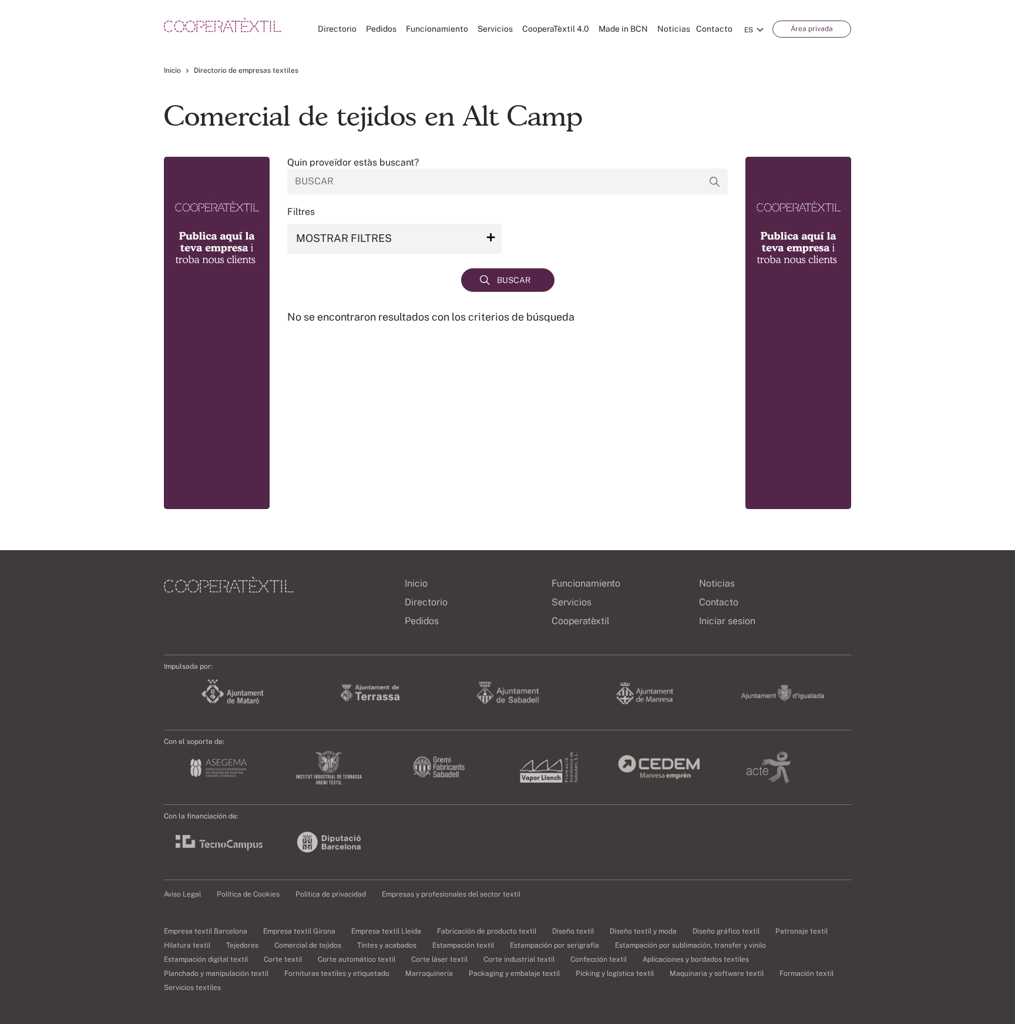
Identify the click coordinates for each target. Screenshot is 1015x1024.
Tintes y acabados (386, 945)
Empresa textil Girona (299, 931)
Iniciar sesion (727, 620)
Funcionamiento (437, 28)
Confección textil (598, 959)
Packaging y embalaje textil (514, 973)
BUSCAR (513, 280)
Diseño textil (573, 931)
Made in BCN (623, 28)
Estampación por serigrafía (554, 945)
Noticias (673, 28)
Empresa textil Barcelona (205, 931)
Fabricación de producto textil (486, 931)
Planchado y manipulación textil (216, 973)
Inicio (172, 70)
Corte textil (283, 959)
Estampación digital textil (206, 959)
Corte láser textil (439, 959)
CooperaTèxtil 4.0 (555, 28)
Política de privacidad (330, 894)
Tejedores (242, 945)
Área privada (812, 29)
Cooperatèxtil (581, 620)
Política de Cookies (248, 894)
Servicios (495, 28)
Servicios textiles (192, 987)
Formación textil (806, 973)
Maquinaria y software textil (717, 973)
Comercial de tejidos (307, 945)
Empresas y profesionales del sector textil (451, 894)
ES (748, 30)
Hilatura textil (187, 945)
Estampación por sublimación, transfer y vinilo (690, 945)
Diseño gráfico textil (726, 931)
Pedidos (381, 28)
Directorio (337, 28)
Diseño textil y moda (643, 931)
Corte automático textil (356, 959)
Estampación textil (463, 945)
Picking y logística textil (615, 973)
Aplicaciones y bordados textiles (696, 959)
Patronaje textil (801, 931)
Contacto (714, 28)
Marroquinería (429, 973)
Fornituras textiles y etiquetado (336, 973)
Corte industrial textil (518, 959)
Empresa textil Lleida (386, 931)
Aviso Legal (182, 894)
